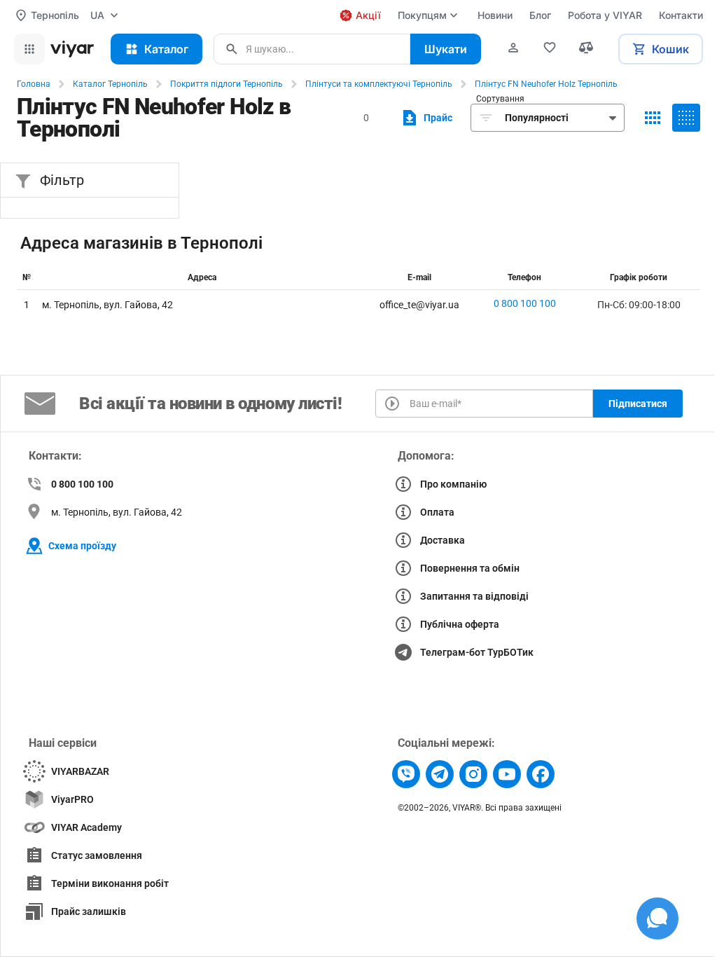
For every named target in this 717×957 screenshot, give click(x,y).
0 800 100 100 (525, 303)
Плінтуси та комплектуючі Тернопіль (378, 84)
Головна (33, 84)
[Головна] (72, 49)
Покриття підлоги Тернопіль (226, 84)
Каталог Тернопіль (110, 84)
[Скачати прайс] (425, 117)
